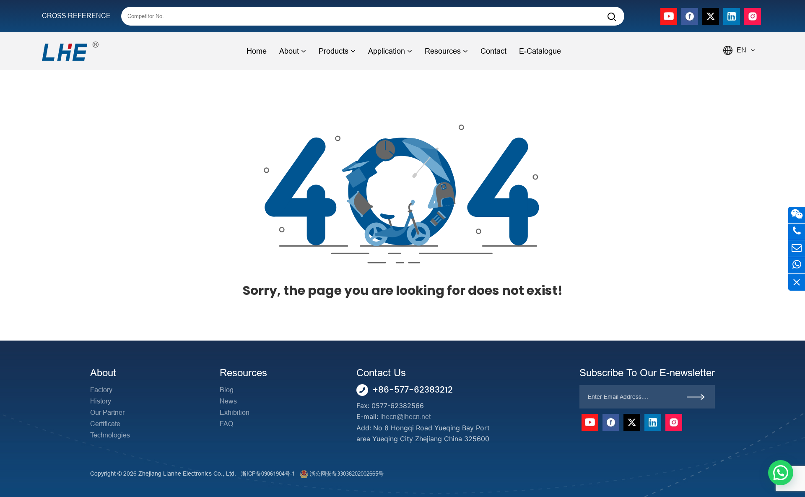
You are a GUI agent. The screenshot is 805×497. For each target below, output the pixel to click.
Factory (101, 389)
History (100, 401)
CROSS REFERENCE (76, 15)
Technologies (110, 435)
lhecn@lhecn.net (405, 416)
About (289, 51)
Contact (493, 51)
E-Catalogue (540, 51)
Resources (443, 51)
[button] (780, 472)
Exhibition (234, 412)
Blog (227, 389)
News (228, 401)
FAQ (226, 423)
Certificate (105, 423)
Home (257, 51)
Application (386, 51)
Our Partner (107, 412)
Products (333, 51)
